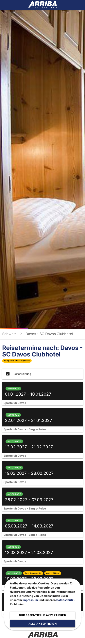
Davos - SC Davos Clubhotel (49, 334)
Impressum (30, 600)
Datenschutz (65, 600)
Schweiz (9, 334)
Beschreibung (18, 374)
